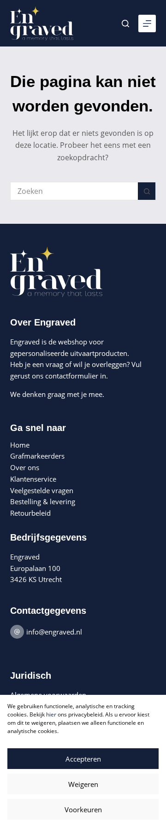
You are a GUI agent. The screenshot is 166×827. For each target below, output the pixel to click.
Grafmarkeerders (37, 455)
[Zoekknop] (146, 191)
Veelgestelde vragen (41, 490)
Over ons (24, 467)
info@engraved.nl (54, 631)
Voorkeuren (83, 809)
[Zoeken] (125, 23)
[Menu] (147, 23)
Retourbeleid (30, 513)
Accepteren (83, 758)
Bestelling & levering (42, 501)
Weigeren (83, 784)
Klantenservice (33, 478)
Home (20, 444)
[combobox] (74, 191)
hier (51, 714)
